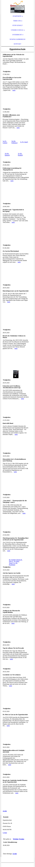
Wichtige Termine (18, 839)
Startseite (17, 16)
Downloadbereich (17, 39)
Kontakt (17, 44)
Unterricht (17, 34)
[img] (17, 7)
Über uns (17, 21)
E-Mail (5, 833)
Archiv (5, 811)
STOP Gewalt (17, 25)
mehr (13, 90)
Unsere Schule (17, 30)
